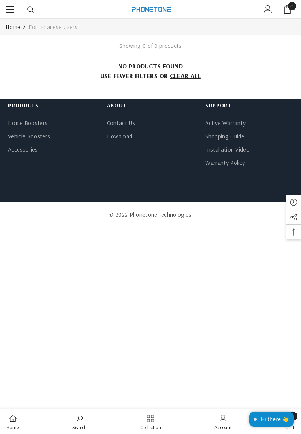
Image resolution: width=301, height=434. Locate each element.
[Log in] (268, 9)
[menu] (10, 9)
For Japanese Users (53, 27)
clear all (185, 75)
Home (13, 27)
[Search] (30, 10)
